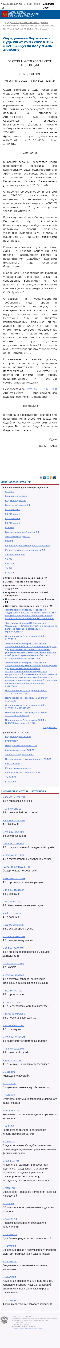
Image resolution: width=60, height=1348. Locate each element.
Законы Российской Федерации (22, 581)
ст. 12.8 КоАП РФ (11, 1161)
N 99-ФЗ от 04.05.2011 (13, 948)
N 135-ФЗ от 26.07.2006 (14, 936)
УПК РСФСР (11, 781)
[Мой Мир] (54, 477)
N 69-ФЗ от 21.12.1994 (13, 809)
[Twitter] (48, 477)
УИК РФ (9, 563)
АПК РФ (9, 491)
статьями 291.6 (37, 389)
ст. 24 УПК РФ (9, 1246)
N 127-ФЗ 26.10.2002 (12, 1002)
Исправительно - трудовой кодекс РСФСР (28, 759)
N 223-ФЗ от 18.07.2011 (13, 975)
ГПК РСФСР (11, 741)
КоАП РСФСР (12, 763)
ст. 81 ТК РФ (8, 1126)
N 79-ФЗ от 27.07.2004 (13, 843)
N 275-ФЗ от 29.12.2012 (13, 855)
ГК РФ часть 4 (12, 523)
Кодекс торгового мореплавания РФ (25, 550)
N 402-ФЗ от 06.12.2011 (13, 925)
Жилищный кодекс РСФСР (19, 750)
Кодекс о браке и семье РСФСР (22, 772)
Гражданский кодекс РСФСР (21, 745)
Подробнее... (50, 727)
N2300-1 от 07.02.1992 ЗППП (16, 867)
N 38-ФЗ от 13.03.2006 (13, 890)
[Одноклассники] (51, 477)
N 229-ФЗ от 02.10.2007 (14, 1037)
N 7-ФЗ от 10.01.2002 (12, 901)
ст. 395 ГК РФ (9, 1095)
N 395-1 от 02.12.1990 (12, 1060)
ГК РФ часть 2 (12, 514)
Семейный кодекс (15, 554)
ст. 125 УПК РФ (10, 1234)
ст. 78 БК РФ (9, 1141)
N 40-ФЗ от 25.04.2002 (14, 820)
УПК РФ (9, 572)
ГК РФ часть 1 (12, 509)
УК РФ (8, 568)
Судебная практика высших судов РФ (26, 578)
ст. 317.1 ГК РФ (9, 1083)
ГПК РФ (9, 527)
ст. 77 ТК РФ (8, 1203)
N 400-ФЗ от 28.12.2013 (14, 797)
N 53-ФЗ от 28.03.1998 (13, 1049)
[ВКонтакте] (44, 477)
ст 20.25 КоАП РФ (11, 1110)
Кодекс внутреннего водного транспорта (27, 545)
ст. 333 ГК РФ (9, 1072)
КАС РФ (9, 541)
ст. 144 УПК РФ (10, 1219)
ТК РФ (8, 559)
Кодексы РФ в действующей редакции (26, 487)
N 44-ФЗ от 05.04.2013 (13, 1025)
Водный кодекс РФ (15, 500)
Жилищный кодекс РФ (17, 536)
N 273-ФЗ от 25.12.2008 (14, 878)
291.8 (54, 389)
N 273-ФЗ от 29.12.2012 (13, 832)
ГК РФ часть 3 (12, 518)
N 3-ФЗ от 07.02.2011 (12, 913)
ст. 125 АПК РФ (10, 1300)
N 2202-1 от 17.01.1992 (12, 991)
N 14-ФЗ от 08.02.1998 (13, 963)
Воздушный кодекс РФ (17, 505)
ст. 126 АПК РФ (10, 1261)
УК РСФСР (10, 777)
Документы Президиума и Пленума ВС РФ (28, 606)
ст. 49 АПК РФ (9, 1277)
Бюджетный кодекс (16, 496)
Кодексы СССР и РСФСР (18, 732)
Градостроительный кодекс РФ (22, 532)
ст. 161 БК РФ (9, 1188)
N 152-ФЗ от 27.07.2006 (14, 1014)
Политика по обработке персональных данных (27, 1328)
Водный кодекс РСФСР (18, 736)
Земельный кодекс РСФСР (19, 754)
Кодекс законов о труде (18, 768)
